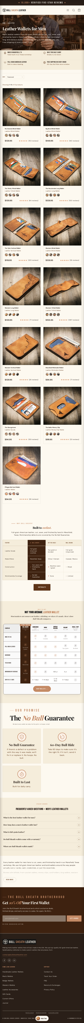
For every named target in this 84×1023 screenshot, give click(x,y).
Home (4, 23)
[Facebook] (4, 960)
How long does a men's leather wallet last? (20, 825)
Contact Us (48, 972)
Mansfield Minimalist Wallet (54, 368)
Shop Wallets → (42, 689)
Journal (5, 1003)
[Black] (17, 135)
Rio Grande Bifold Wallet (13, 129)
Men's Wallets (8, 976)
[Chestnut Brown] (13, 135)
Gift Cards (6, 994)
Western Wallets (9, 985)
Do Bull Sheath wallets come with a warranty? (21, 839)
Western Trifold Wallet (53, 308)
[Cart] (79, 10)
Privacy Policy (49, 990)
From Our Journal (30, 1012)
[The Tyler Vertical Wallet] (22, 227)
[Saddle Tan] (6, 135)
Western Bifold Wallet (53, 248)
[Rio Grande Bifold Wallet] (22, 107)
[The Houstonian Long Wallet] (62, 167)
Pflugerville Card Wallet (12, 487)
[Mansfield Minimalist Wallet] (62, 346)
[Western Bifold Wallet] (62, 227)
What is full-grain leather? (14, 832)
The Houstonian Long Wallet (55, 188)
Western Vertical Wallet (12, 368)
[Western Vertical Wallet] (22, 346)
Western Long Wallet (11, 308)
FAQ (45, 981)
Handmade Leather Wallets (13, 972)
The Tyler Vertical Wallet (13, 248)
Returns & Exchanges (52, 985)
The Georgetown (10, 427)
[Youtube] (14, 960)
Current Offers (8, 999)
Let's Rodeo (74, 918)
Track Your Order (50, 976)
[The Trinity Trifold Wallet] (22, 167)
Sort (4, 77)
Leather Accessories (10, 990)
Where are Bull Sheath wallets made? (18, 846)
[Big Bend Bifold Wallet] (62, 107)
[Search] (73, 10)
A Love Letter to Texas (53, 1012)
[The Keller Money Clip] (62, 406)
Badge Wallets (8, 981)
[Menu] (68, 10)
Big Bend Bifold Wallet (53, 129)
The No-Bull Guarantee (41, 1012)
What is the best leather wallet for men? (19, 817)
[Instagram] (9, 960)
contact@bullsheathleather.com (15, 955)
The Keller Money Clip (53, 427)
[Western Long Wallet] (22, 286)
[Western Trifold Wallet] (62, 286)
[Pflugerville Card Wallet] (22, 465)
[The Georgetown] (22, 406)
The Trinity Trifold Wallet (12, 188)
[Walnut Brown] (10, 135)
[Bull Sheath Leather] (14, 10)
